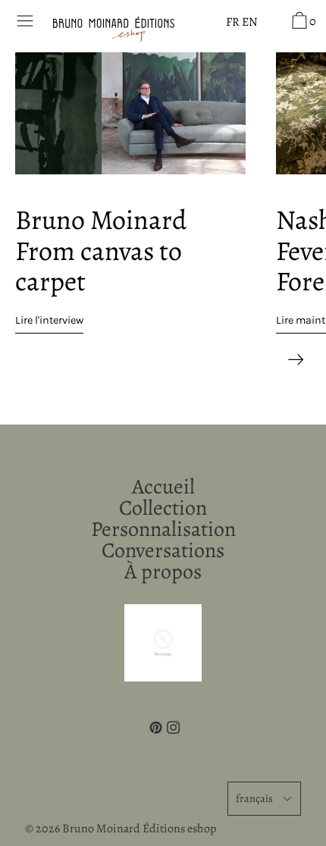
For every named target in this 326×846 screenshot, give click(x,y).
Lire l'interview (49, 320)
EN (250, 22)
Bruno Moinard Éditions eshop (139, 828)
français (254, 798)
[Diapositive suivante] (295, 356)
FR (233, 22)
